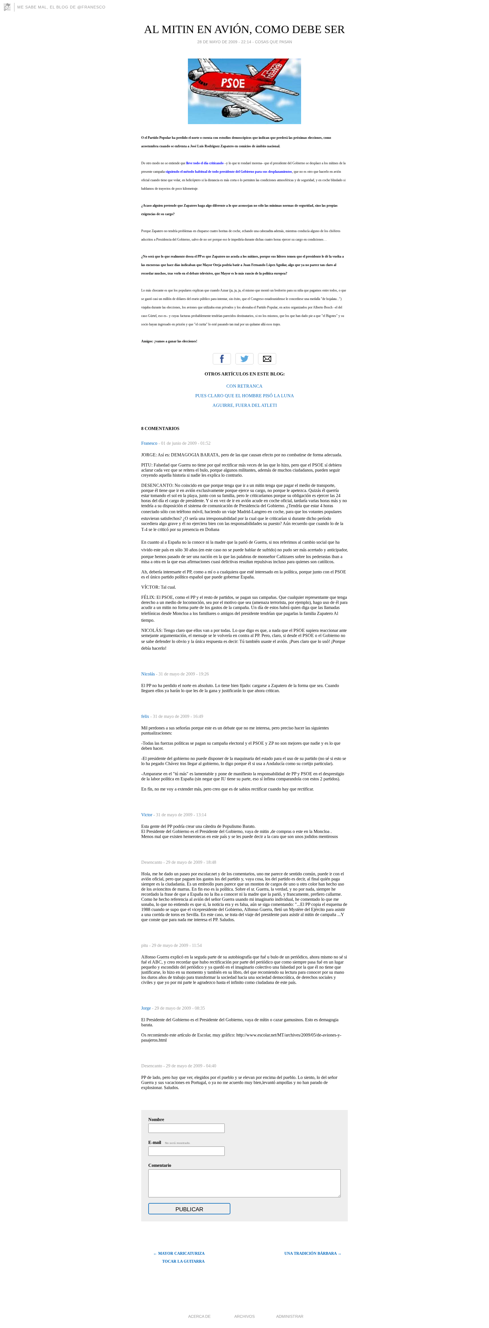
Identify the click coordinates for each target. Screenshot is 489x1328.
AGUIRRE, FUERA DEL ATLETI (245, 405)
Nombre (156, 1119)
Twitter (244, 358)
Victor (147, 814)
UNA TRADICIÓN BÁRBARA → (313, 1253)
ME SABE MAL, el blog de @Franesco (61, 7)
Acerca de (199, 1316)
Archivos (244, 1316)
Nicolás (148, 673)
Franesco (149, 443)
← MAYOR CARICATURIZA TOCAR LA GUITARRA (179, 1257)
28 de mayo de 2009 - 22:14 (224, 42)
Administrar (289, 1316)
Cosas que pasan (273, 42)
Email (267, 358)
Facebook (222, 358)
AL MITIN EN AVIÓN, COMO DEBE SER (244, 29)
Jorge (146, 1008)
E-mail (169, 1142)
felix (145, 716)
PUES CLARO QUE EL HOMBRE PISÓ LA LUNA (244, 395)
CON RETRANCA (244, 386)
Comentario (159, 1165)
